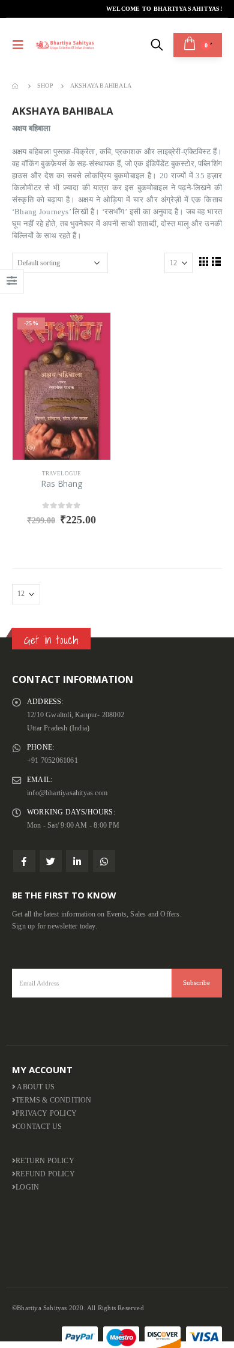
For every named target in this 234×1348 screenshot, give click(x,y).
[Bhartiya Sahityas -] (65, 44)
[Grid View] (203, 261)
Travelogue (62, 474)
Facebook (24, 861)
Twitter (51, 861)
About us (35, 1087)
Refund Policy (45, 1174)
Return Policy (45, 1161)
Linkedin (77, 861)
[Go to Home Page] (16, 85)
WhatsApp (104, 861)
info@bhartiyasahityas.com (67, 793)
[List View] (216, 261)
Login (27, 1187)
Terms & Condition (53, 1100)
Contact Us (39, 1127)
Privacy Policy (46, 1114)
